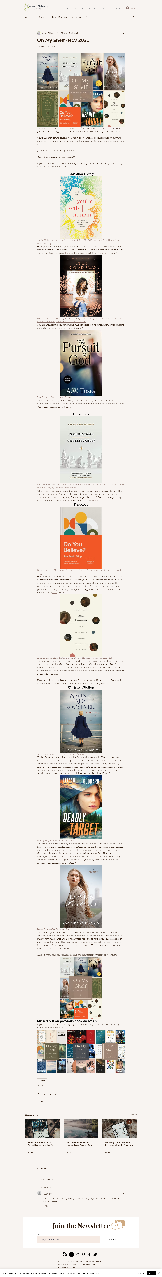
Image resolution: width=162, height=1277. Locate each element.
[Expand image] (63, 1032)
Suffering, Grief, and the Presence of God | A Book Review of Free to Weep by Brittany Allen (118, 1143)
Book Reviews (59, 17)
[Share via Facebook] (38, 1094)
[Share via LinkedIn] (50, 1094)
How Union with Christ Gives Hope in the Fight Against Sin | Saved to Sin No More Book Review (41, 1143)
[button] (134, 17)
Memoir (43, 17)
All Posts (29, 17)
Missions (76, 17)
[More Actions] (123, 1192)
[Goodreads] (71, 1254)
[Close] (159, 1273)
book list (42, 1080)
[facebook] (89, 1254)
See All (134, 1115)
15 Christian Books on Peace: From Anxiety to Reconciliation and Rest (79, 1143)
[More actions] (123, 33)
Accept (151, 1273)
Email (39, 1234)
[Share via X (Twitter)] (44, 1094)
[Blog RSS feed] (65, 1254)
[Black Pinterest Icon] (83, 1254)
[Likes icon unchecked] (44, 1206)
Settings (141, 1273)
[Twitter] (95, 1254)
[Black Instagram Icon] (77, 1254)
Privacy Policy (94, 1273)
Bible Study (91, 17)
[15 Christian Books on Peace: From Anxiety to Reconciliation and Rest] (81, 1128)
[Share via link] (56, 1094)
